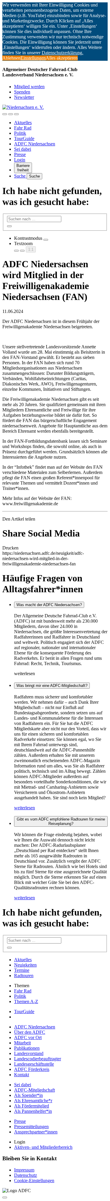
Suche (20, 175)
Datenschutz (25, 1175)
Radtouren (23, 975)
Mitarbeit (22, 1042)
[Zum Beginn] (4, 1197)
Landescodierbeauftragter (37, 1058)
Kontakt (21, 1074)
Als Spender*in (28, 1095)
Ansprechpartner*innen (35, 1131)
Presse (20, 154)
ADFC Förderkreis (31, 1069)
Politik (20, 133)
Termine (21, 970)
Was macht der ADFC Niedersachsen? (49, 605)
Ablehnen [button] (11, 57)
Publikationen (27, 1048)
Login (19, 159)
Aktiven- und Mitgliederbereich (43, 1147)
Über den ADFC (29, 1032)
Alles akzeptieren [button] (62, 57)
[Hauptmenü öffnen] (16, 114)
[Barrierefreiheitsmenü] (4, 114)
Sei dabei (22, 149)
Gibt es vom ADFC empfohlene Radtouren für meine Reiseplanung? (61, 821)
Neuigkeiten (25, 964)
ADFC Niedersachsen (34, 143)
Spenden (22, 91)
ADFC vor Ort (28, 1037)
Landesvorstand (28, 1053)
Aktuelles (23, 122)
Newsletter (24, 97)
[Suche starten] (9, 226)
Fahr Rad (22, 127)
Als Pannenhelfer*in (33, 1111)
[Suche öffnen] (10, 114)
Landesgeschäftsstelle (34, 1064)
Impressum (24, 1169)
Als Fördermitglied (31, 1105)
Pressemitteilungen (31, 1126)
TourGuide (24, 138)
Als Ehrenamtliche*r (33, 1100)
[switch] (45, 240)
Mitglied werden (29, 86)
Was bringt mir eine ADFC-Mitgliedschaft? (51, 685)
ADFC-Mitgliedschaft (34, 1089)
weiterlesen (24, 807)
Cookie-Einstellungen (34, 1180)
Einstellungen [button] (33, 57)
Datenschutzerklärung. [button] (62, 52)
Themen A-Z (26, 1001)
